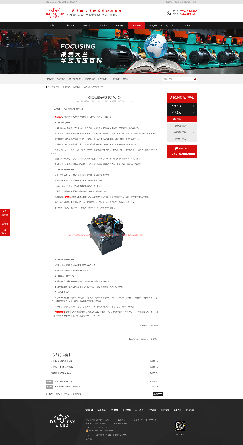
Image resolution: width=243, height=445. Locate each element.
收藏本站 (169, 2)
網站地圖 (187, 2)
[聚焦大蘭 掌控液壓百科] (121, 73)
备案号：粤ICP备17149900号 (145, 420)
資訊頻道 (66, 87)
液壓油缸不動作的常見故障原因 (67, 386)
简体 (194, 2)
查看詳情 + (154, 382)
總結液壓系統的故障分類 (93, 87)
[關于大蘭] (55, 17)
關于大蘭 (170, 25)
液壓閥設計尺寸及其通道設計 (62, 367)
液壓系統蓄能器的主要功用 (65, 382)
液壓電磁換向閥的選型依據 (61, 361)
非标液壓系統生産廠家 (119, 79)
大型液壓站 (61, 79)
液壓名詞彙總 (180, 126)
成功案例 (120, 25)
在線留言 (178, 2)
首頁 (58, 87)
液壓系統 (70, 25)
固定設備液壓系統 (75, 79)
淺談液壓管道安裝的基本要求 (62, 373)
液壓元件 (87, 25)
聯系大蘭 (186, 25)
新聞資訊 (153, 25)
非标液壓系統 (103, 79)
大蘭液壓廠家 (76, 394)
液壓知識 (137, 25)
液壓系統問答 (180, 132)
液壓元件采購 (90, 79)
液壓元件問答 (180, 139)
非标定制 (103, 25)
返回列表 (158, 393)
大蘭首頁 (54, 25)
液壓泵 (66, 394)
